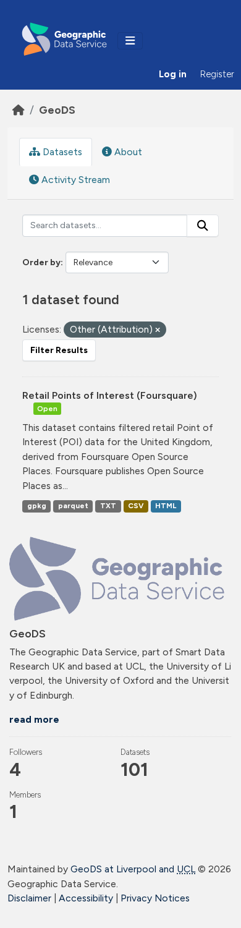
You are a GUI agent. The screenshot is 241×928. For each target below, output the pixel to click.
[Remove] (157, 330)
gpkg (36, 505)
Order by (41, 262)
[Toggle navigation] (130, 40)
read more (34, 719)
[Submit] (203, 226)
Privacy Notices (155, 898)
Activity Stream (74, 179)
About (127, 152)
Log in (173, 74)
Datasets (61, 152)
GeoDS (57, 109)
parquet (73, 505)
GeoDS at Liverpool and (132, 869)
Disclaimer (29, 898)
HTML (165, 505)
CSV (135, 505)
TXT (108, 505)
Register (217, 74)
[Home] (18, 109)
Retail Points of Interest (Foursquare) (109, 395)
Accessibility (86, 898)
